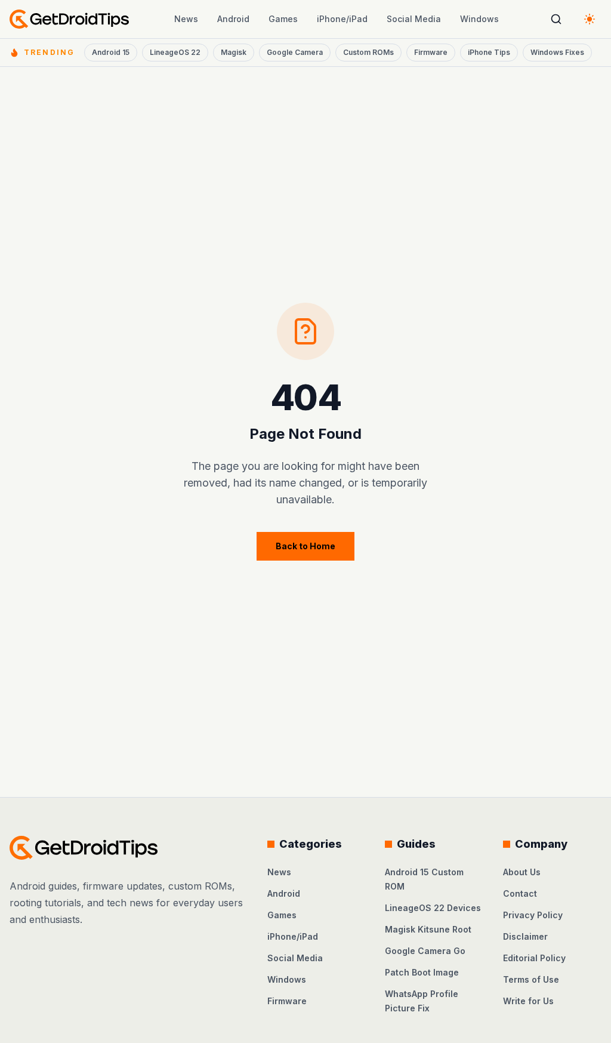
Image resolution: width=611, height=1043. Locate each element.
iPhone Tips (489, 52)
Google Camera (295, 52)
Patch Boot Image (422, 972)
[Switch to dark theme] (589, 19)
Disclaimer (525, 936)
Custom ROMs (368, 52)
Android (233, 19)
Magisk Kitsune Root (428, 929)
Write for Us (528, 1001)
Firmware (431, 52)
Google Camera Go (425, 951)
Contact (520, 893)
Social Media (414, 19)
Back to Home (305, 546)
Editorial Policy (534, 958)
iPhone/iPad (342, 19)
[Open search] (556, 19)
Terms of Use (531, 979)
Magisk (233, 52)
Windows (479, 19)
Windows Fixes (557, 52)
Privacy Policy (533, 915)
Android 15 (110, 52)
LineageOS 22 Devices (433, 908)
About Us (522, 872)
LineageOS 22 (175, 52)
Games (283, 19)
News (186, 19)
